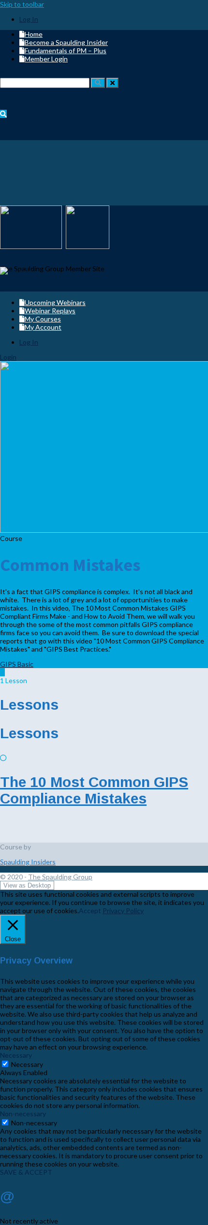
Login (8, 357)
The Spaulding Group (60, 877)
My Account (43, 327)
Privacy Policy (123, 910)
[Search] (98, 83)
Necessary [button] (16, 1055)
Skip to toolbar (22, 4)
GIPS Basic (16, 664)
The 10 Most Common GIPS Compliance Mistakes (94, 790)
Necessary (27, 1064)
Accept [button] (90, 910)
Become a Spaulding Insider (66, 42)
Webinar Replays (50, 310)
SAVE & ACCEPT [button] (26, 1172)
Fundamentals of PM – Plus (65, 50)
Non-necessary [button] (23, 1113)
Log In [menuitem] (28, 19)
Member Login (46, 59)
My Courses (43, 319)
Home (34, 34)
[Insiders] (16, 271)
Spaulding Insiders (28, 862)
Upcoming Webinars (55, 302)
